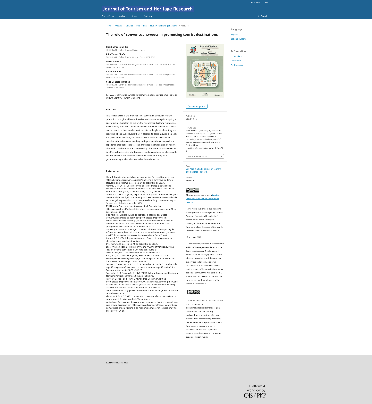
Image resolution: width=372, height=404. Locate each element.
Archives (123, 16)
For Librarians (237, 65)
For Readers (236, 56)
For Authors (236, 60)
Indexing (148, 16)
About (135, 16)
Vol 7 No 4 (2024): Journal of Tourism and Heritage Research (152, 25)
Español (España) (239, 38)
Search (263, 16)
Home (108, 25)
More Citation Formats (197, 156)
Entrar (266, 2)
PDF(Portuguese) (197, 106)
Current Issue (108, 16)
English (234, 34)
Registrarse (255, 2)
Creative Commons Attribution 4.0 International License (202, 199)
